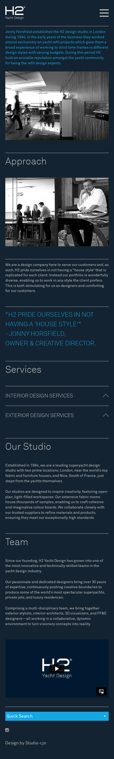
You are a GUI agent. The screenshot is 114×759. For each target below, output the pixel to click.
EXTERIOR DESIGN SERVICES (39, 415)
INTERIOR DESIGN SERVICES (39, 395)
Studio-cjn (35, 743)
